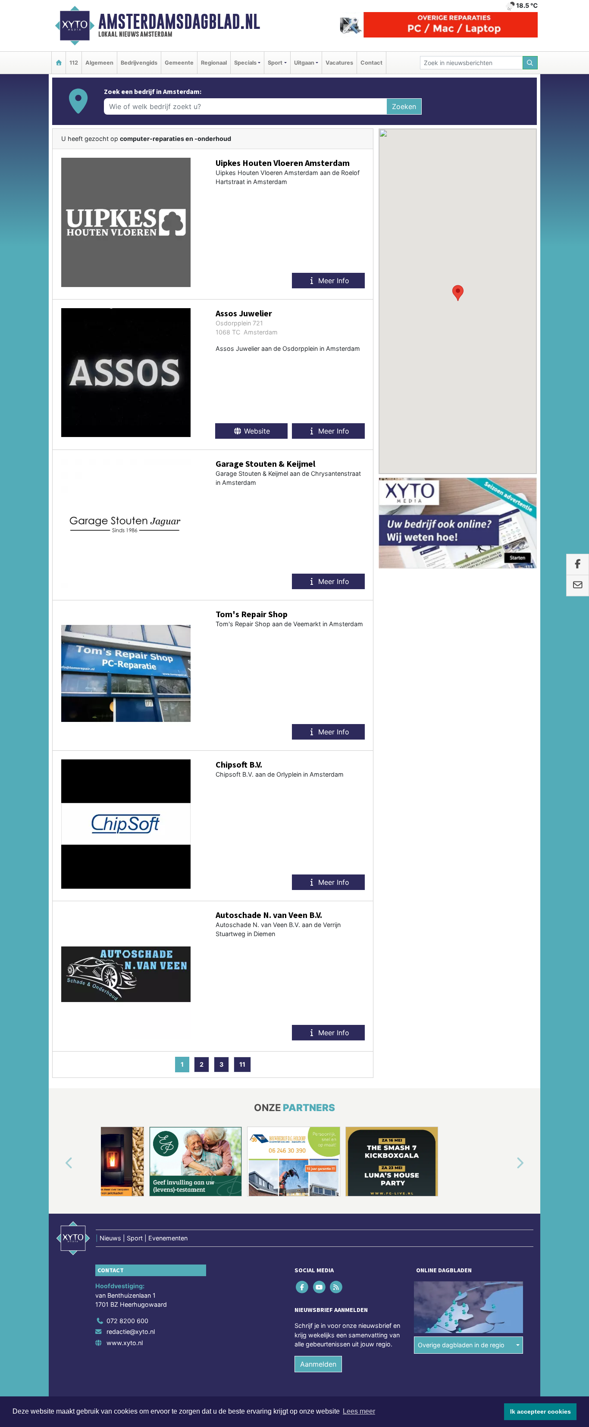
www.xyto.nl (125, 1342)
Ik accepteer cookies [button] (540, 1411)
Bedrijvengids (139, 62)
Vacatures (339, 62)
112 (73, 62)
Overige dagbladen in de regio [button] (461, 1345)
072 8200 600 (127, 1320)
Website (256, 431)
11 (242, 1064)
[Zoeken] (530, 62)
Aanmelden (318, 1364)
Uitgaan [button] (304, 62)
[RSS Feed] (336, 1286)
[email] (578, 585)
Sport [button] (275, 62)
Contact (371, 62)
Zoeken (404, 106)
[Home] (58, 63)
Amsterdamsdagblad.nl (179, 21)
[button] (458, 293)
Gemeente (179, 62)
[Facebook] (302, 1286)
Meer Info (332, 280)
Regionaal (214, 62)
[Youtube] (319, 1286)
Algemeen (99, 62)
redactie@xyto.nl (131, 1331)
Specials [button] (245, 62)
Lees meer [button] (359, 1411)
